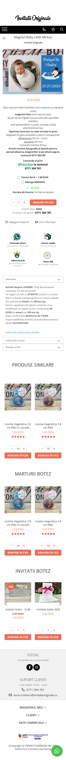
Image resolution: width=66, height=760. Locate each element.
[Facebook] (29, 667)
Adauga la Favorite (18, 222)
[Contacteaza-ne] (44, 29)
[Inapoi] (3, 38)
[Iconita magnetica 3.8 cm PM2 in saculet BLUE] (18, 397)
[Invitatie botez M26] (48, 592)
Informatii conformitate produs (23, 332)
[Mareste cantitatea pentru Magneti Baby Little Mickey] (24, 202)
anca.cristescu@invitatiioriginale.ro (35, 695)
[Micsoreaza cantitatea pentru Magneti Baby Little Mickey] (13, 202)
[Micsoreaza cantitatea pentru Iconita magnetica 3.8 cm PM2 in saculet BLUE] (12, 449)
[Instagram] (36, 667)
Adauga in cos (43, 202)
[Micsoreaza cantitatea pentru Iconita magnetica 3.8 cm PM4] (42, 449)
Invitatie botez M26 (48, 609)
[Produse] (5, 30)
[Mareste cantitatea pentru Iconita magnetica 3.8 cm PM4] (54, 449)
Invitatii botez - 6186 (18, 609)
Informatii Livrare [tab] (15, 340)
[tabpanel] (33, 71)
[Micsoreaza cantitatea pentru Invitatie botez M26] (42, 630)
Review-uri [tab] (13, 347)
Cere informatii (46, 222)
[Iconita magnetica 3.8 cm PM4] (48, 397)
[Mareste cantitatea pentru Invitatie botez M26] (54, 630)
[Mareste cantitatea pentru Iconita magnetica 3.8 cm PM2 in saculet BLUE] (24, 449)
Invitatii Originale (33, 42)
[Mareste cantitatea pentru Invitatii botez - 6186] (24, 630)
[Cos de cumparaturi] (53, 29)
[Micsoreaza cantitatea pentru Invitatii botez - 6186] (12, 630)
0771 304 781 (35, 690)
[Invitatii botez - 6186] (18, 592)
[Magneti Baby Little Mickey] (33, 71)
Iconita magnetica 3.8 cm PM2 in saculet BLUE (18, 425)
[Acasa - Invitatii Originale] (33, 18)
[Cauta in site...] (62, 29)
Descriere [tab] (11, 279)
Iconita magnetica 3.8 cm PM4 (48, 425)
